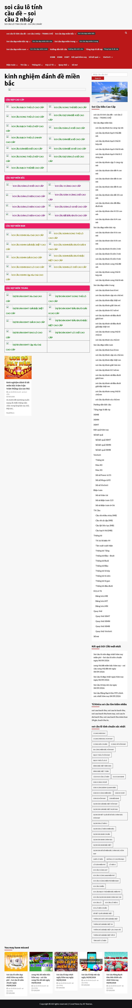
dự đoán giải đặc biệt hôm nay (105, 804)
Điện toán (10, 64)
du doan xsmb (118, 777)
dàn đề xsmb (114, 798)
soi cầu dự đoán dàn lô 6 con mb (108, 234)
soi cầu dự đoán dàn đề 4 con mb (109, 172)
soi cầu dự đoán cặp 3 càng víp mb (109, 164)
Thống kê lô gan (103, 581)
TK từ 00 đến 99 (103, 540)
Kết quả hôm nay (79, 57)
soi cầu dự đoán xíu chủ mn (108, 399)
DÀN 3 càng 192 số (100, 782)
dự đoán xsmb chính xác (103, 839)
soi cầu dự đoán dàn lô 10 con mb (109, 212)
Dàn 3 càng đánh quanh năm (104, 787)
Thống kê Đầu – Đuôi (105, 556)
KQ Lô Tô (49, 64)
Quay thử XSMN (103, 621)
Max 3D (99, 470)
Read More (10, 413)
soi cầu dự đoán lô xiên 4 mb (108, 259)
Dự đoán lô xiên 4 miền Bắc (103, 829)
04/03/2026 (11, 397)
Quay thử (63, 64)
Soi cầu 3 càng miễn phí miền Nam (106, 881)
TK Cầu (23, 64)
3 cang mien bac (99, 733)
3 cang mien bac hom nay (103, 739)
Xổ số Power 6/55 (103, 475)
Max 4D (99, 465)
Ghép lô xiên (98, 859)
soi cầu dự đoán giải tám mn (108, 365)
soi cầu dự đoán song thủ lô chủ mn (108, 393)
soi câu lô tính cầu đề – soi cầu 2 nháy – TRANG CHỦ (29, 33)
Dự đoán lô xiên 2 (100, 823)
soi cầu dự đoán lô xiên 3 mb (108, 254)
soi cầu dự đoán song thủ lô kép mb (108, 273)
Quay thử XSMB (103, 626)
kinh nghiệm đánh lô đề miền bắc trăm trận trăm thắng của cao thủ (18, 385)
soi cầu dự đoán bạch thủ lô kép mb (108, 142)
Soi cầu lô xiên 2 (111, 902)
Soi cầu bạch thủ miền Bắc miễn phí (106, 891)
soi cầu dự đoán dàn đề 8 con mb (109, 188)
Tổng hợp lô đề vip (102, 49)
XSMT (66, 57)
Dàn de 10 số (120, 793)
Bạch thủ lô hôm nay (101, 755)
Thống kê (36, 64)
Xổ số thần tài (102, 495)
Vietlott (107, 57)
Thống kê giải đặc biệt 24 (103, 924)
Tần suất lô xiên (99, 940)
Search (98, 78)
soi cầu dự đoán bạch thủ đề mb (108, 134)
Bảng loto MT (102, 601)
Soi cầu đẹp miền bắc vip (29, 41)
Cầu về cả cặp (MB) (104, 520)
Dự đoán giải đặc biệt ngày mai (105, 809)
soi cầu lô (97, 902)
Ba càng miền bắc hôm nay (103, 749)
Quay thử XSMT (103, 616)
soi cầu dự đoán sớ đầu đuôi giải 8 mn (108, 376)
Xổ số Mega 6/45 (103, 480)
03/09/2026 (11, 993)
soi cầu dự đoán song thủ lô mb (109, 280)
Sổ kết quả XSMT (103, 440)
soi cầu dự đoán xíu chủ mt (107, 340)
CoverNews (74, 1004)
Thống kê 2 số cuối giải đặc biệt (105, 919)
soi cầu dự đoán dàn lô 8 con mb (108, 242)
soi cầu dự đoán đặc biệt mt (108, 300)
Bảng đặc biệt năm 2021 (102, 766)
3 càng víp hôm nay (118, 744)
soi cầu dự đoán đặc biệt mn (108, 360)
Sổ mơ (74, 64)
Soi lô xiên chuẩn (100, 908)
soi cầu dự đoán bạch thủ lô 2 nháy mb (109, 155)
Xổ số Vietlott (102, 485)
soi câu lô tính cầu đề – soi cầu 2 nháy (23, 13)
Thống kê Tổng (102, 550)
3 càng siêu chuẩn (100, 744)
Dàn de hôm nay (99, 798)
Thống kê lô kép (103, 571)
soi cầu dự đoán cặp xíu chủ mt (109, 295)
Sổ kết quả (93, 57)
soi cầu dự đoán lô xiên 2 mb (108, 249)
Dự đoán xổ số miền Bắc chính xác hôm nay (108, 852)
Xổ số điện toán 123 (104, 500)
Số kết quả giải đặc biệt (102, 913)
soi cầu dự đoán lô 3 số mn (107, 370)
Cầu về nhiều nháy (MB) (106, 515)
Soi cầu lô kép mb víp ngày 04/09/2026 (105, 686)
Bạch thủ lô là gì (100, 760)
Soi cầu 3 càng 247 (100, 870)
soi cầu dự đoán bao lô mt (107, 290)
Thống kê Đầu (102, 566)
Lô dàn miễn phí (99, 864)
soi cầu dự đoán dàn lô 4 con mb (108, 221)
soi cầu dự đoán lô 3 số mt (107, 310)
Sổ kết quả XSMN (103, 445)
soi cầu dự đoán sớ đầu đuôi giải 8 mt (108, 317)
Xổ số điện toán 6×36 (105, 505)
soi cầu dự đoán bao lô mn (107, 350)
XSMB (52, 57)
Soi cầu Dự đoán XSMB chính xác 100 (107, 897)
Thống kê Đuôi (102, 561)
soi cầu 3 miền (98, 886)
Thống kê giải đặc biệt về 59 (104, 935)
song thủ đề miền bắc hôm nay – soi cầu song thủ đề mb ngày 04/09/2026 (109, 668)
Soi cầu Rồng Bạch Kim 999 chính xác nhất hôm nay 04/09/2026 (108, 694)
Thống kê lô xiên (103, 576)
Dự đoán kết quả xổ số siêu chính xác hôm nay (108, 816)
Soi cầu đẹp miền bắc (75, 33)
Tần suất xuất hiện (104, 545)
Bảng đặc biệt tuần (101, 771)
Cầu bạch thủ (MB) (104, 530)
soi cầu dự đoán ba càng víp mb (109, 128)
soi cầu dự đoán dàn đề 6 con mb (109, 180)
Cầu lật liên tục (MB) (105, 525)
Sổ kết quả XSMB (103, 450)
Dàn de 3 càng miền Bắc (102, 793)
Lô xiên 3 (112, 864)
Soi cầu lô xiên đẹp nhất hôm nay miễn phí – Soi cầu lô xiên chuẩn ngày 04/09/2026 (108, 657)
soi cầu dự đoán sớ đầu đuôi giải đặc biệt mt (108, 325)
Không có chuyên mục (115, 859)
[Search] (126, 33)
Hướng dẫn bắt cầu (66, 49)
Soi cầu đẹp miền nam (26, 49)
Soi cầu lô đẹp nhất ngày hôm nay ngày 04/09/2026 (108, 678)
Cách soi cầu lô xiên (101, 777)
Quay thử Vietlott (104, 631)
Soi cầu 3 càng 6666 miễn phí (103, 875)
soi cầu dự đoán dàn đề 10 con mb (109, 196)
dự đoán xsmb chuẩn (101, 834)
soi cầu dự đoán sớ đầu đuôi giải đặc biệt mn (108, 384)
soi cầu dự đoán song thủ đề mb (108, 265)
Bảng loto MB (102, 596)
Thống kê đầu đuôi (104, 586)
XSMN (59, 57)
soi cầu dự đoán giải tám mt (108, 305)
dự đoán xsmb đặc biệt (102, 845)
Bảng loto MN (102, 606)
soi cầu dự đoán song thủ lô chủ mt (108, 333)
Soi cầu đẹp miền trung (76, 41)
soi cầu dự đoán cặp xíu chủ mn (109, 355)
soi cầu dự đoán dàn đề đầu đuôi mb (108, 204)
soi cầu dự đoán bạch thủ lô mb (109, 149)
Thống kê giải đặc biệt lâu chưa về (107, 929)
